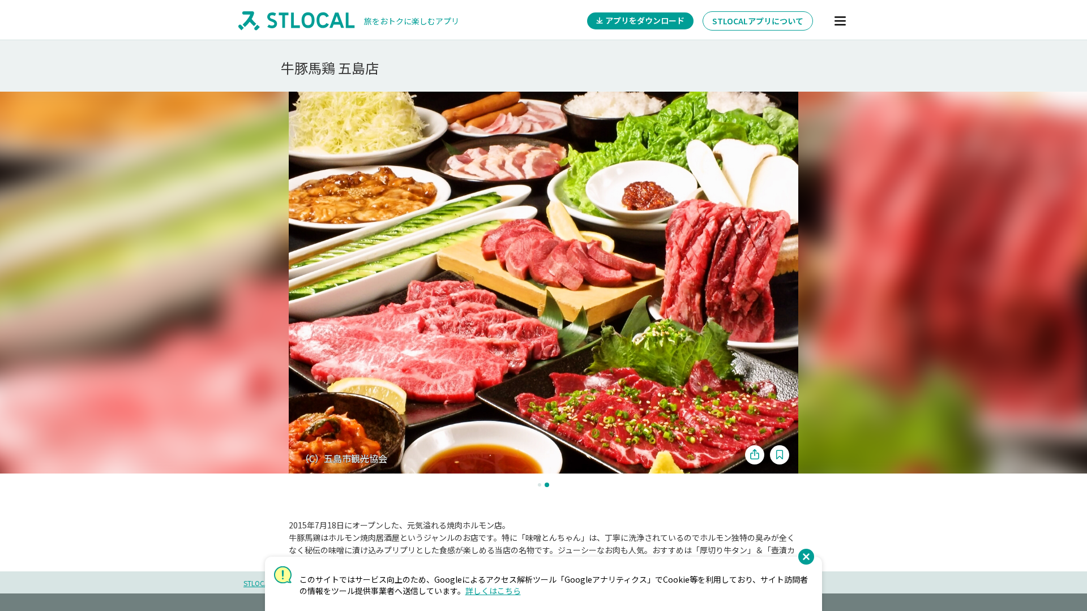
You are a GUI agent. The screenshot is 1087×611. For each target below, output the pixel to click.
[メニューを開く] (840, 21)
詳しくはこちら (493, 590)
